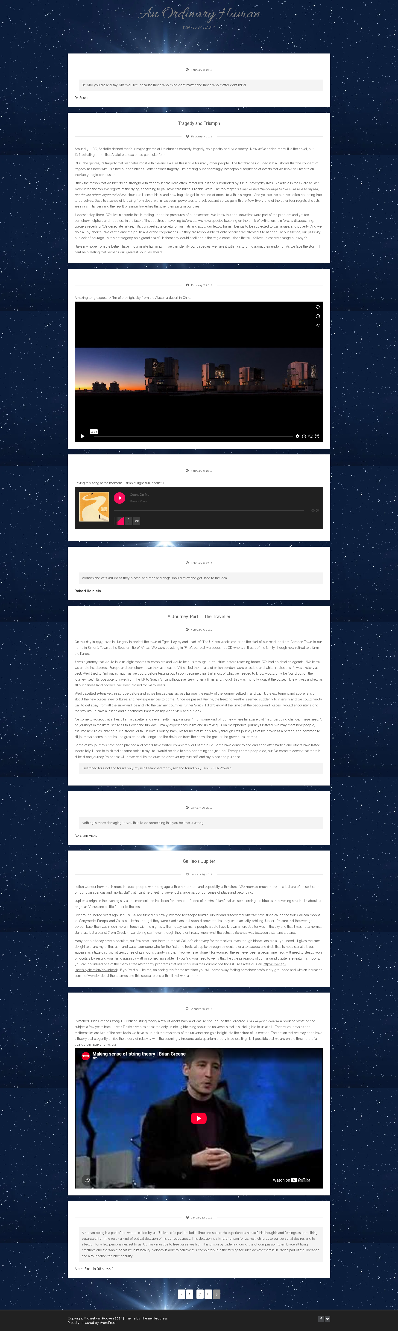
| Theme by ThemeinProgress (145, 1318)
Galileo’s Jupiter (199, 861)
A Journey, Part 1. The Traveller (199, 616)
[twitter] (327, 1319)
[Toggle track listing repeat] (136, 521)
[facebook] (321, 1319)
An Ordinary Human (199, 16)
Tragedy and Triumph (199, 123)
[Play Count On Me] (119, 498)
